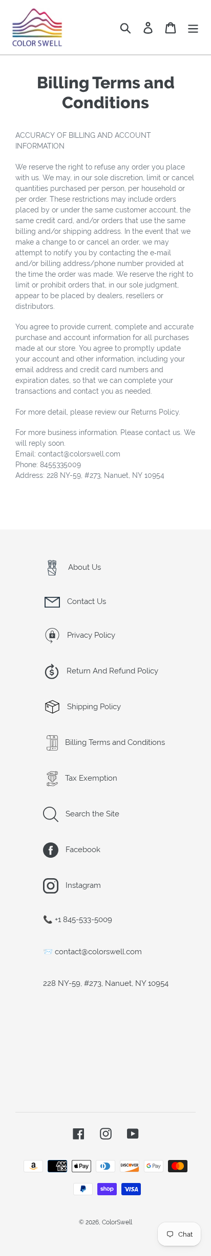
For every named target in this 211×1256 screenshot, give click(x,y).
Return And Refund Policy (111, 670)
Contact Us (85, 601)
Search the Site (91, 813)
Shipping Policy (93, 706)
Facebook (82, 849)
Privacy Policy (90, 635)
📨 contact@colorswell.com (92, 951)
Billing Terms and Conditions (114, 742)
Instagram (82, 885)
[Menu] (193, 27)
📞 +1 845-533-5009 (77, 919)
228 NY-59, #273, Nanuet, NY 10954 (105, 983)
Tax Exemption (90, 778)
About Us (83, 567)
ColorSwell (117, 1222)
